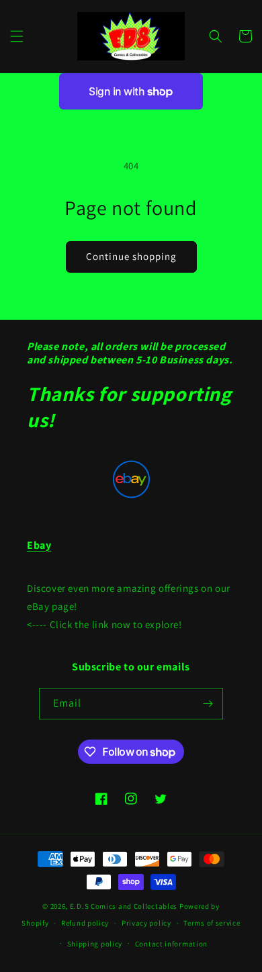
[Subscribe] (207, 703)
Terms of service (211, 923)
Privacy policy (146, 923)
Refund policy (85, 923)
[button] (17, 36)
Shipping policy (95, 943)
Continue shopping (131, 256)
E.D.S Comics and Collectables (123, 906)
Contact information (171, 943)
